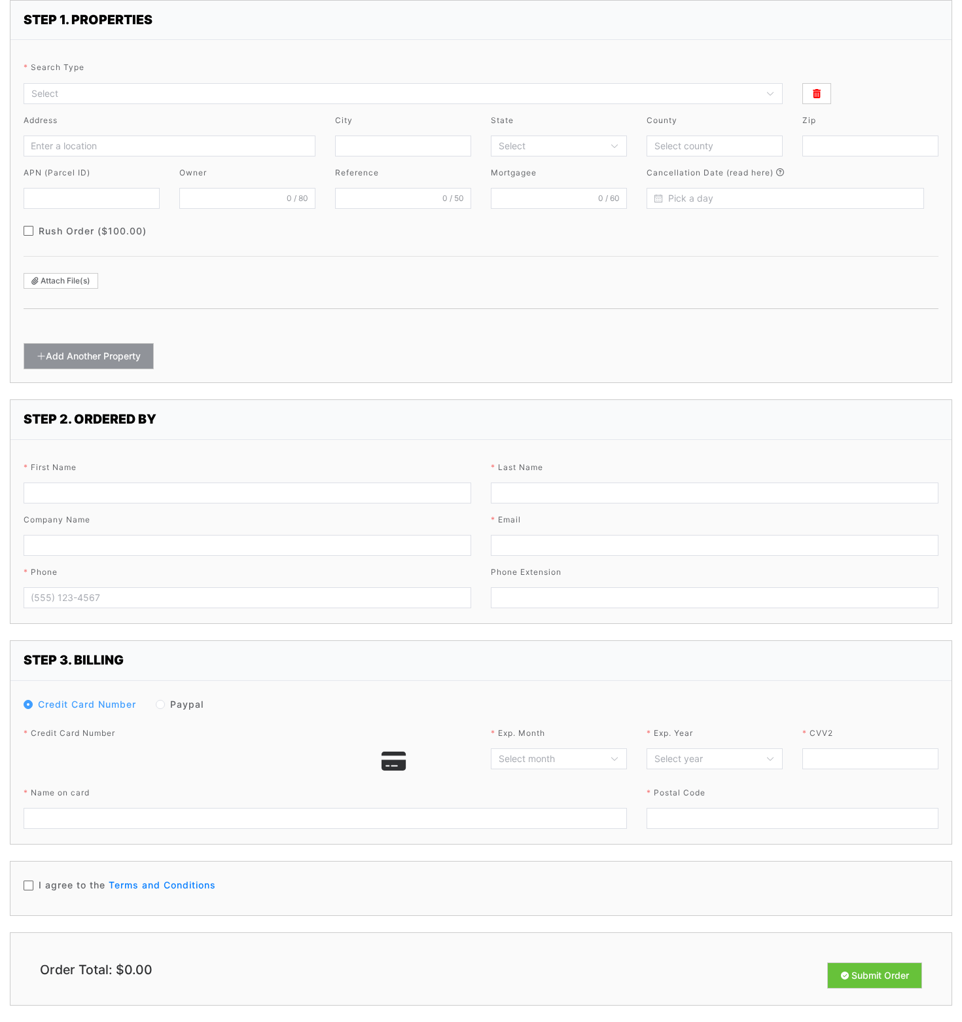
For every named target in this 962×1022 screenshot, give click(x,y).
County (662, 120)
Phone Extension (526, 572)
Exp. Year (673, 733)
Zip (809, 120)
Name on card (60, 792)
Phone (44, 572)
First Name (54, 467)
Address (41, 120)
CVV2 (821, 733)
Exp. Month (521, 733)
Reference (357, 172)
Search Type (57, 67)
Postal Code (679, 792)
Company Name (57, 519)
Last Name (520, 467)
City (344, 120)
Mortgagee (514, 172)
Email (509, 519)
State (502, 120)
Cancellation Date (711, 172)
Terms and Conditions (162, 884)
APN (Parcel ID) (57, 172)
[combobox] (396, 93)
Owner (193, 172)
